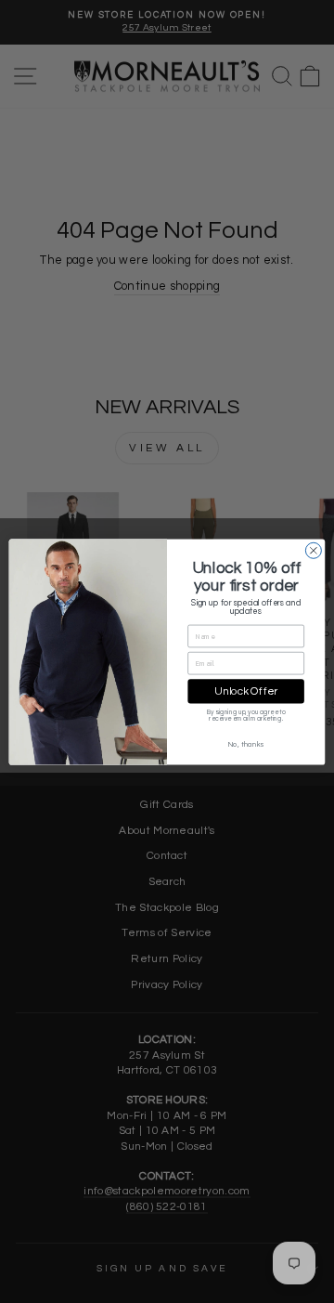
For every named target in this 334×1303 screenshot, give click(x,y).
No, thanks (245, 744)
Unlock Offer (245, 691)
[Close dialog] (313, 550)
